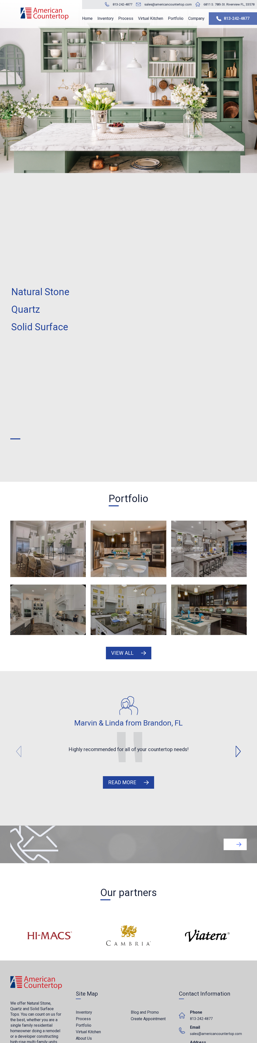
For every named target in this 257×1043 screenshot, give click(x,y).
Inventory (105, 18)
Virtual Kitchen (150, 18)
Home (87, 18)
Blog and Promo (145, 1012)
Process (125, 18)
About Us (84, 1038)
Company (196, 18)
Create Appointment (148, 1018)
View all (122, 653)
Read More (122, 782)
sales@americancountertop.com (168, 4)
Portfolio (175, 18)
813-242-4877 (122, 4)
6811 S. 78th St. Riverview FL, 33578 (229, 4)
